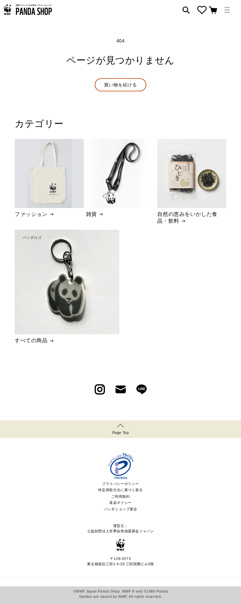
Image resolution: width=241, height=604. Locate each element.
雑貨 (91, 214)
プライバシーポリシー (120, 484)
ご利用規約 (120, 496)
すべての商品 (31, 340)
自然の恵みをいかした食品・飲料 (187, 217)
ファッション (31, 214)
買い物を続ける (120, 84)
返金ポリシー (120, 503)
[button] (227, 10)
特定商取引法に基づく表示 (120, 490)
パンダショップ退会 (120, 509)
